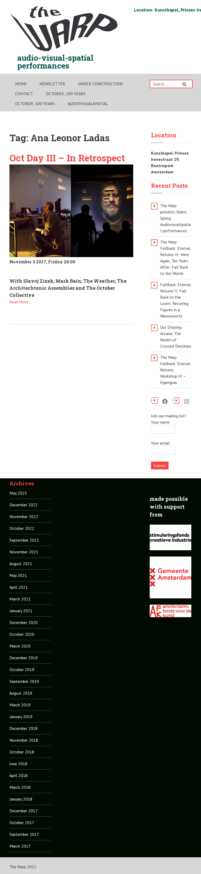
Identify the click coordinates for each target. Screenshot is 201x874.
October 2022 (21, 528)
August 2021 (20, 563)
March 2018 (20, 787)
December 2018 (23, 728)
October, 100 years (66, 93)
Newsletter (52, 83)
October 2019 (21, 669)
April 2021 (18, 587)
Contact (24, 93)
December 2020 (23, 622)
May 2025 (18, 493)
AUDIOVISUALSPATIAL (88, 103)
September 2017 (24, 834)
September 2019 (24, 681)
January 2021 (20, 610)
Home (21, 83)
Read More (18, 301)
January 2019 (20, 716)
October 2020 (21, 634)
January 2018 (20, 799)
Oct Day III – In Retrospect (67, 158)
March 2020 (20, 646)
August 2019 (20, 693)
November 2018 (23, 740)
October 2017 (21, 822)
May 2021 (18, 575)
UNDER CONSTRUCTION (100, 83)
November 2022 (23, 516)
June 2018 (18, 763)
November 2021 (23, 551)
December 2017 (23, 810)
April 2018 (18, 775)
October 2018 (21, 751)
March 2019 (20, 704)
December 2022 (23, 504)
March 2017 (20, 846)
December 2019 (23, 657)
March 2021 (20, 598)
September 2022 (24, 540)
